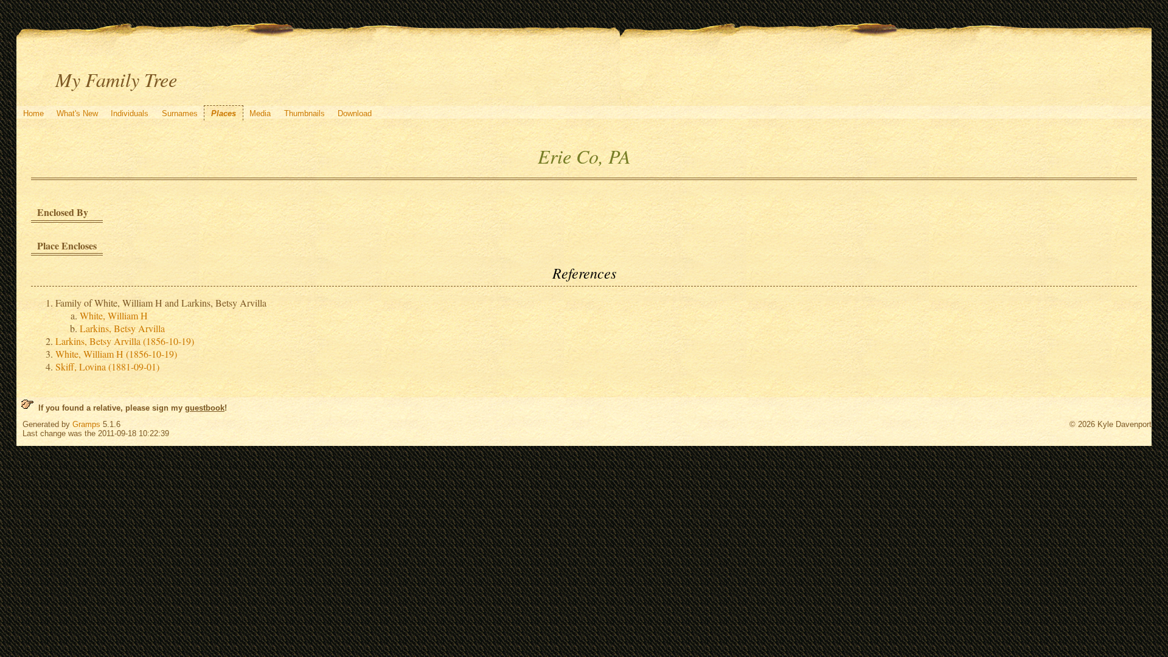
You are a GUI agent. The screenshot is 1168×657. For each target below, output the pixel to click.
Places (223, 113)
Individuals (129, 113)
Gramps (86, 424)
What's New (77, 113)
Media (260, 113)
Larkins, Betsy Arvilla (122, 328)
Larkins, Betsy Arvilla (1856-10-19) (124, 341)
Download (355, 113)
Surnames (180, 113)
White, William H (114, 315)
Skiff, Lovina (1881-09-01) (107, 366)
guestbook (204, 407)
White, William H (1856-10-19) (116, 353)
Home (33, 113)
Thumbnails (304, 113)
